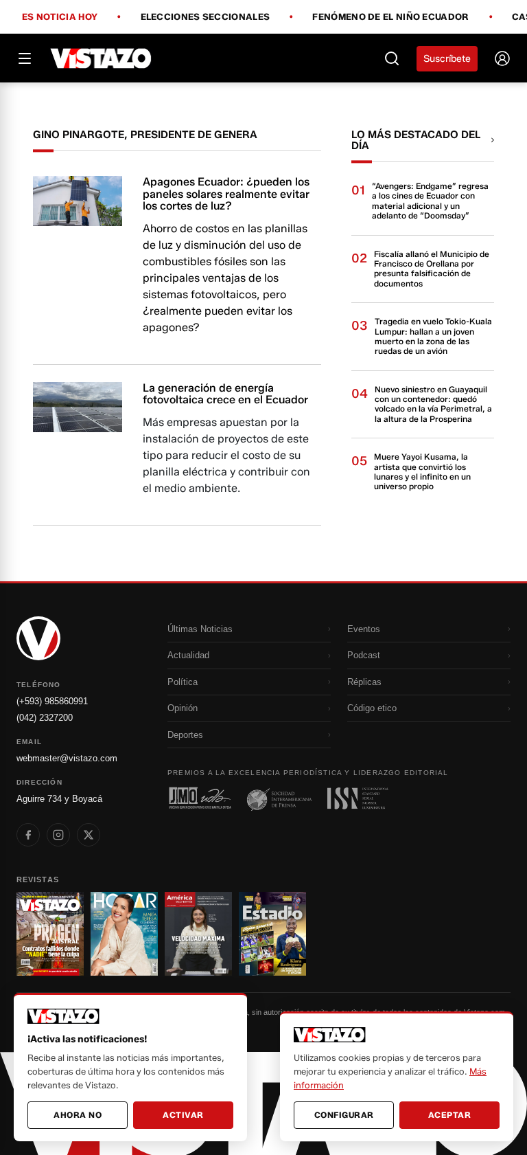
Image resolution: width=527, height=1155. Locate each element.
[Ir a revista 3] (198, 934)
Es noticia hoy (59, 17)
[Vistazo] (101, 58)
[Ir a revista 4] (272, 934)
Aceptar (449, 1115)
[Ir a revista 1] (50, 934)
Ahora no (78, 1115)
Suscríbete (447, 59)
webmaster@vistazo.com (66, 758)
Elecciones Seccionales (205, 17)
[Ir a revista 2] (124, 934)
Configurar (344, 1115)
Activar (183, 1115)
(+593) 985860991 (52, 701)
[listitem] (28, 834)
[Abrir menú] (24, 58)
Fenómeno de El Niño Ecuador (390, 17)
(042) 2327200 (44, 718)
